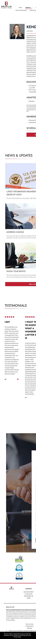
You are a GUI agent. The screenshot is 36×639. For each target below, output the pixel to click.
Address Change (15, 232)
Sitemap (29, 628)
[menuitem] (20, 7)
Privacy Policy (29, 626)
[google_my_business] (17, 379)
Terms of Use (29, 624)
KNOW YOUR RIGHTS (16, 271)
